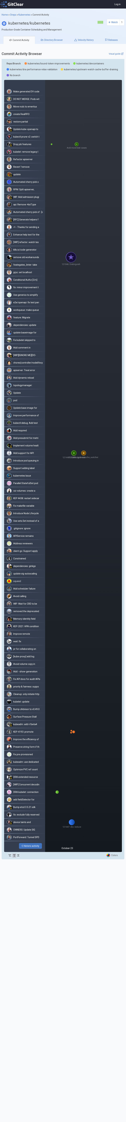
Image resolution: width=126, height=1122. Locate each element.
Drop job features (22, 144)
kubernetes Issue (22, 475)
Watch (114, 22)
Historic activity (31, 846)
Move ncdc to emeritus (25, 106)
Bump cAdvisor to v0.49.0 (26, 709)
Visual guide (114, 54)
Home (5, 14)
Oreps (13, 14)
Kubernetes (24, 14)
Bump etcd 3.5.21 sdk (24, 807)
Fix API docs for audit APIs (26, 679)
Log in (118, 4)
